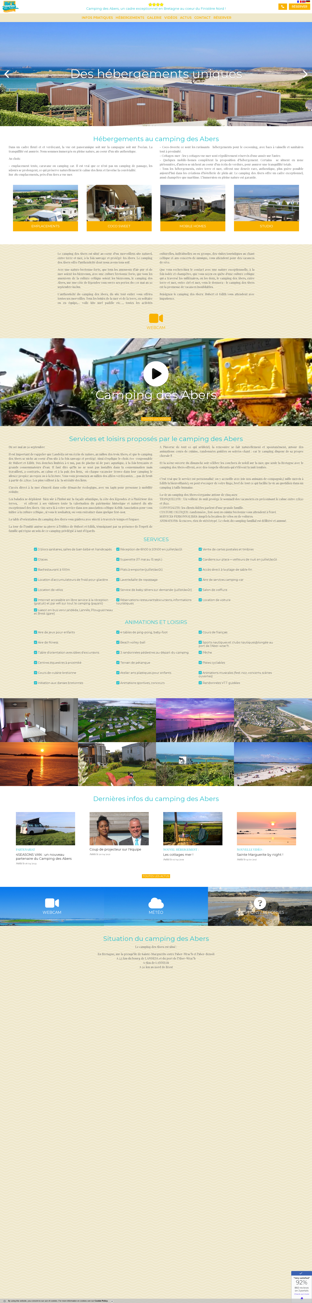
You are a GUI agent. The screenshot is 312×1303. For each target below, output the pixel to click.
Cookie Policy (101, 1301)
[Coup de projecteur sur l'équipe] (119, 828)
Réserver (222, 18)
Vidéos (170, 18)
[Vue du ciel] (273, 720)
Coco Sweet (119, 226)
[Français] (299, 2)
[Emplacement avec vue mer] (195, 764)
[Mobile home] (117, 764)
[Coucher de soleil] (195, 720)
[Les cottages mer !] (192, 828)
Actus (186, 18)
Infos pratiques (97, 18)
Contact (202, 18)
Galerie (154, 18)
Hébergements (130, 18)
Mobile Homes (193, 226)
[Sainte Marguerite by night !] (266, 828)
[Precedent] (7, 74)
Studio (266, 226)
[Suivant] (304, 74)
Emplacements (45, 226)
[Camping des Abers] (55, 17)
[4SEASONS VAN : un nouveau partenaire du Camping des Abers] (45, 828)
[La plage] (273, 764)
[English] (304, 2)
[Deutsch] (308, 2)
